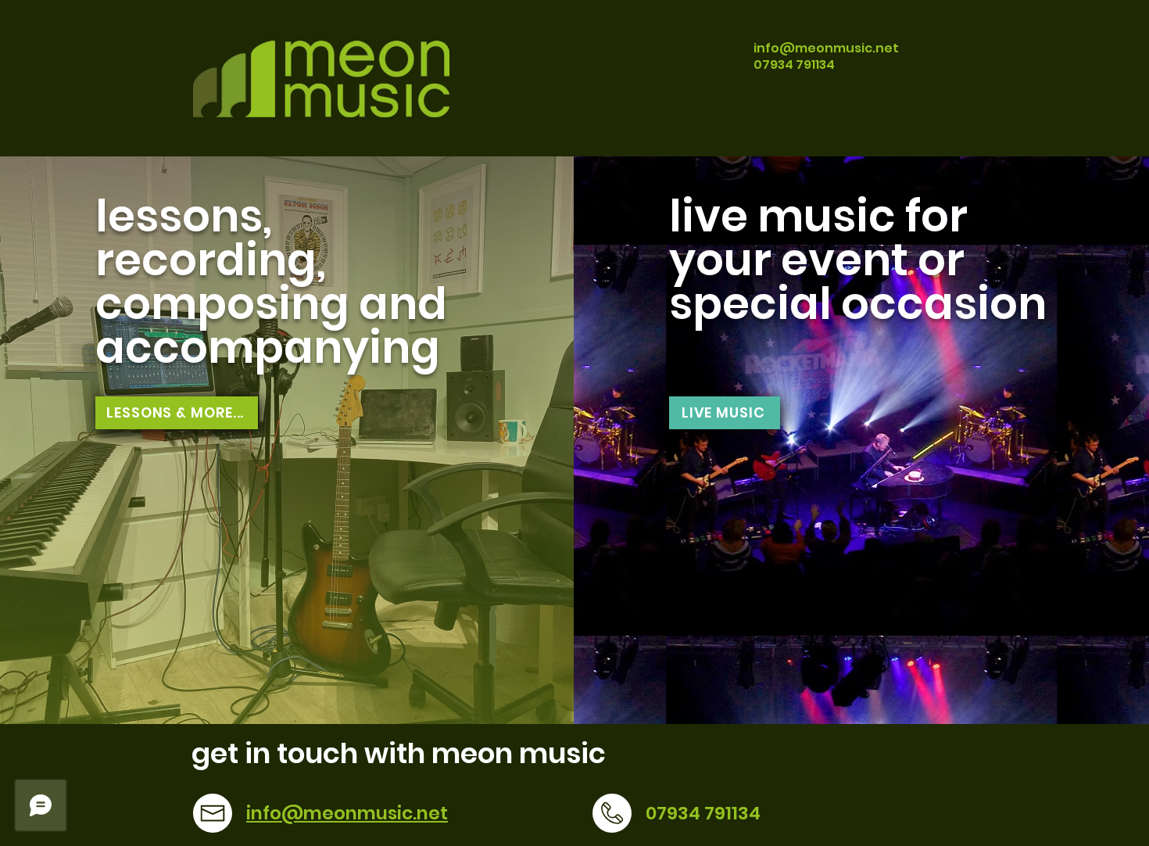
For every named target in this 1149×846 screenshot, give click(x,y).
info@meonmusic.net (826, 48)
